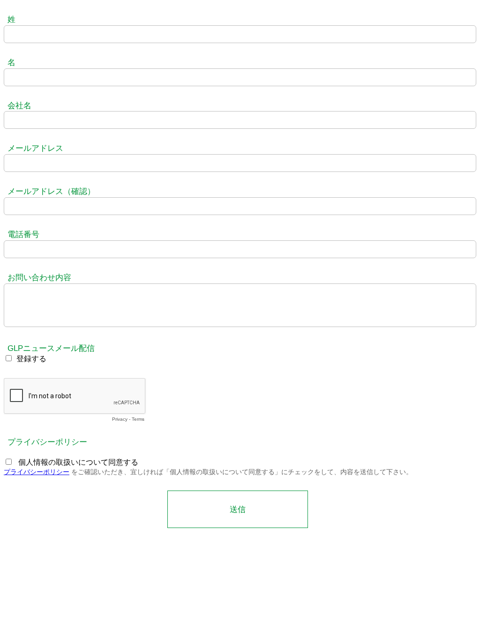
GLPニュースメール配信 (51, 348)
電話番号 (23, 234)
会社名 (19, 105)
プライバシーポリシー (47, 442)
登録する (31, 359)
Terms (138, 419)
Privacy (120, 419)
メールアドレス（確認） (51, 191)
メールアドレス (35, 148)
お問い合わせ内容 (39, 277)
